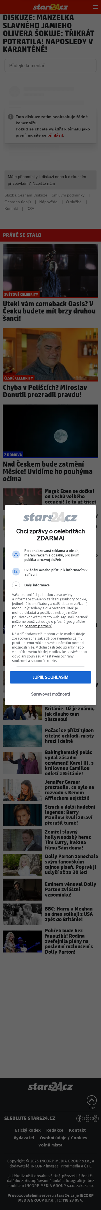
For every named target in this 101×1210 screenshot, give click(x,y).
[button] (50, 585)
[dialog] (50, 605)
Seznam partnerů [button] (38, 626)
